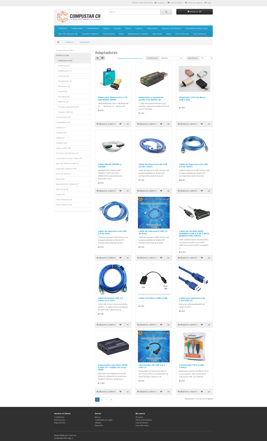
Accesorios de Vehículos (171, 28)
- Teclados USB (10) (64, 112)
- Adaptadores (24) (64, 60)
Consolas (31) (61, 132)
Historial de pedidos (144, 420)
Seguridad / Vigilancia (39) (66, 168)
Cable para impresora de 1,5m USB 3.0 (192, 299)
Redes (121, 34)
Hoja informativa (142, 425)
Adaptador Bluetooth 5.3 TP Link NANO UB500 (113, 98)
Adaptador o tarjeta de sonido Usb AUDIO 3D (151, 98)
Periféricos (63, 28)
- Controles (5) (62, 76)
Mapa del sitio (59, 423)
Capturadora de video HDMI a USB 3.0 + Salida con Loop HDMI (112, 367)
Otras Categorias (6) (64, 205)
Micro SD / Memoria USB (68, 34)
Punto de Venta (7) (63, 174)
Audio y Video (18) (63, 148)
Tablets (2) (60, 138)
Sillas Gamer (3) (62, 189)
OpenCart (72, 435)
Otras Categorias (199, 34)
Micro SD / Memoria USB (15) (67, 163)
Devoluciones (59, 420)
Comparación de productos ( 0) (129, 58)
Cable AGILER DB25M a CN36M (109, 165)
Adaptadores (85, 42)
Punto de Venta (109, 34)
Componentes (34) (63, 117)
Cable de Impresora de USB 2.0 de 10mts (193, 165)
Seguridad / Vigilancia (90, 34)
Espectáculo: (193, 58)
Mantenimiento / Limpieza (138, 34)
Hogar (168, 34)
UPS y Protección (182, 34)
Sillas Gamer (157, 34)
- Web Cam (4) (62, 102)
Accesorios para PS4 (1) (65, 50)
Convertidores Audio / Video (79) (69, 158)
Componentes (76, 28)
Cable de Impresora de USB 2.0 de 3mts (112, 232)
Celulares (139, 28)
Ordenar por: (152, 58)
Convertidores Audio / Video (196, 28)
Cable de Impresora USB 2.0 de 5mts (153, 232)
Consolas (117, 28)
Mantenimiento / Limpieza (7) (67, 184)
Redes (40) (60, 179)
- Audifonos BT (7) (63, 71)
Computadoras (93, 28)
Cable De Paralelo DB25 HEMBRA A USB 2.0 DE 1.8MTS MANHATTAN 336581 (194, 233)
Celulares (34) (61, 143)
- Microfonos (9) (63, 86)
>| (111, 399)
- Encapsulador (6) (63, 81)
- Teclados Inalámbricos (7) (67, 107)
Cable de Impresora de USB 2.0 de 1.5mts (153, 165)
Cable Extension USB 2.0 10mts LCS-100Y (110, 299)
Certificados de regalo (104, 420)
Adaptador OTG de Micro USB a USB (192, 98)
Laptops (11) (61, 127)
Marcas (98, 417)
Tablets (128, 28)
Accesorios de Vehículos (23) (67, 153)
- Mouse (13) (61, 91)
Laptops (106, 28)
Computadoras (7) (63, 122)
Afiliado (98, 423)
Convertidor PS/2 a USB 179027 (191, 366)
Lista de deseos (142, 423)
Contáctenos (59, 417)
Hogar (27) (60, 194)
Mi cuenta (139, 417)
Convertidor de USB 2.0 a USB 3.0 (152, 366)
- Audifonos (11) (63, 66)
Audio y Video (152, 28)
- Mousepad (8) (62, 96)
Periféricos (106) (62, 55)
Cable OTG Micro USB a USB (153, 298)
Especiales (99, 425)
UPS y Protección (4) (64, 199)
